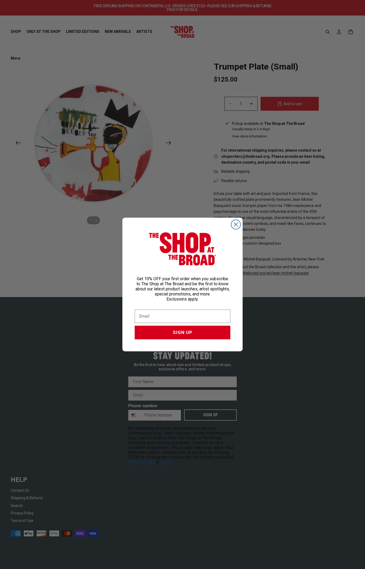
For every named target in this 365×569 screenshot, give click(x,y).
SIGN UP (182, 332)
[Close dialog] (235, 224)
